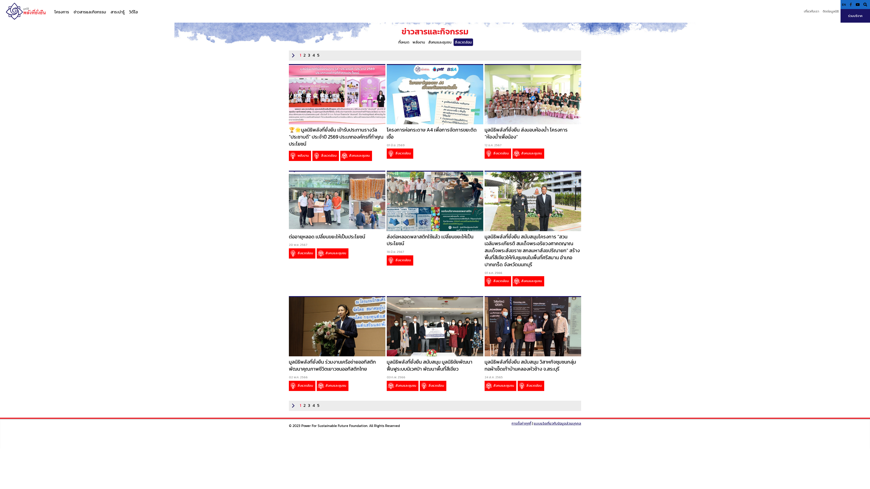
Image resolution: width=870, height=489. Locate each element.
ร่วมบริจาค (855, 15)
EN (844, 4)
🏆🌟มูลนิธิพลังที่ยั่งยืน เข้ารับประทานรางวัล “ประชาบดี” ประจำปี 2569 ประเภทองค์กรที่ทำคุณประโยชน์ (336, 137)
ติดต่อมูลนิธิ (831, 11)
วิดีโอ (133, 12)
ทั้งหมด (403, 42)
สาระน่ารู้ (118, 12)
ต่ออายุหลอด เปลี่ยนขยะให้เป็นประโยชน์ (327, 236)
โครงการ (61, 12)
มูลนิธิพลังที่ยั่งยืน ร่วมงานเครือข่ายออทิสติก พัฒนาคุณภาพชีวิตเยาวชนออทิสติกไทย (332, 365)
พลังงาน (419, 42)
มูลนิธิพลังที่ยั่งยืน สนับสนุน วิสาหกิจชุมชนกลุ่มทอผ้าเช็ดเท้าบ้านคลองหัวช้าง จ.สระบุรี (530, 365)
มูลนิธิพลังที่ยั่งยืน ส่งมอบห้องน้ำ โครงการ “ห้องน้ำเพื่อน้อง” (526, 133)
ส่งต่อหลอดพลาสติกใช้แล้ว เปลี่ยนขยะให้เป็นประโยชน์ (430, 240)
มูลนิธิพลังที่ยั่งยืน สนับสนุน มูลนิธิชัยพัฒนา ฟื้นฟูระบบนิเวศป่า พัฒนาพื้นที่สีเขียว (429, 365)
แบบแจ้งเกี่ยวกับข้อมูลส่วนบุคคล (557, 423)
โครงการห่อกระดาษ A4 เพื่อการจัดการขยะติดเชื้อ (432, 133)
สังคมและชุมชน (440, 42)
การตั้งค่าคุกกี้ (521, 423)
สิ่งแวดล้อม (463, 42)
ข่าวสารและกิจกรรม (90, 12)
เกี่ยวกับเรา (811, 11)
